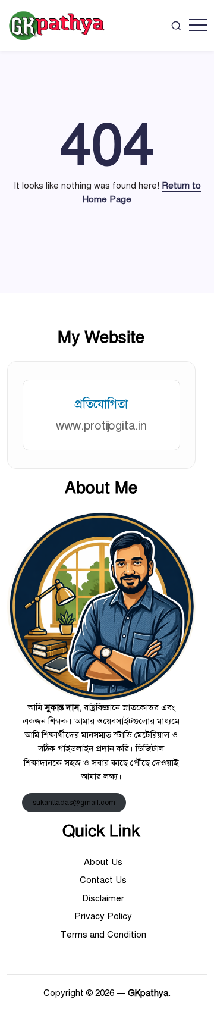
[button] (176, 25)
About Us (103, 862)
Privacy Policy (103, 916)
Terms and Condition (103, 934)
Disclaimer (103, 898)
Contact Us (103, 880)
